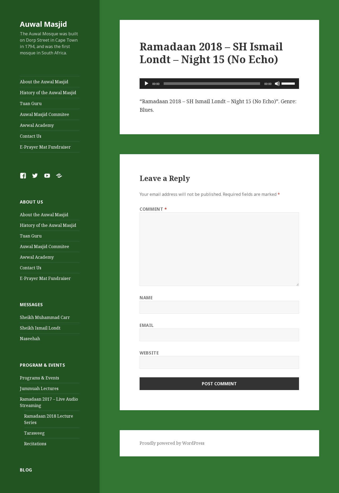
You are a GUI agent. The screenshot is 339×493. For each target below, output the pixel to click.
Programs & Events (39, 378)
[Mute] (277, 83)
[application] (219, 83)
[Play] (146, 83)
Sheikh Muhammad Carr (45, 317)
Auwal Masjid (43, 24)
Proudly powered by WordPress (172, 443)
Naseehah (30, 338)
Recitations (35, 444)
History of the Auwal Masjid (48, 93)
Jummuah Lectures (39, 388)
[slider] (289, 83)
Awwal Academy (37, 125)
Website (149, 353)
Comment (153, 209)
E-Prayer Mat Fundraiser (45, 147)
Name (146, 298)
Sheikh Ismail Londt (40, 328)
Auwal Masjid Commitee (44, 114)
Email (147, 325)
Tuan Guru (31, 103)
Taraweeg (34, 433)
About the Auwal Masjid (44, 82)
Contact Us (30, 136)
